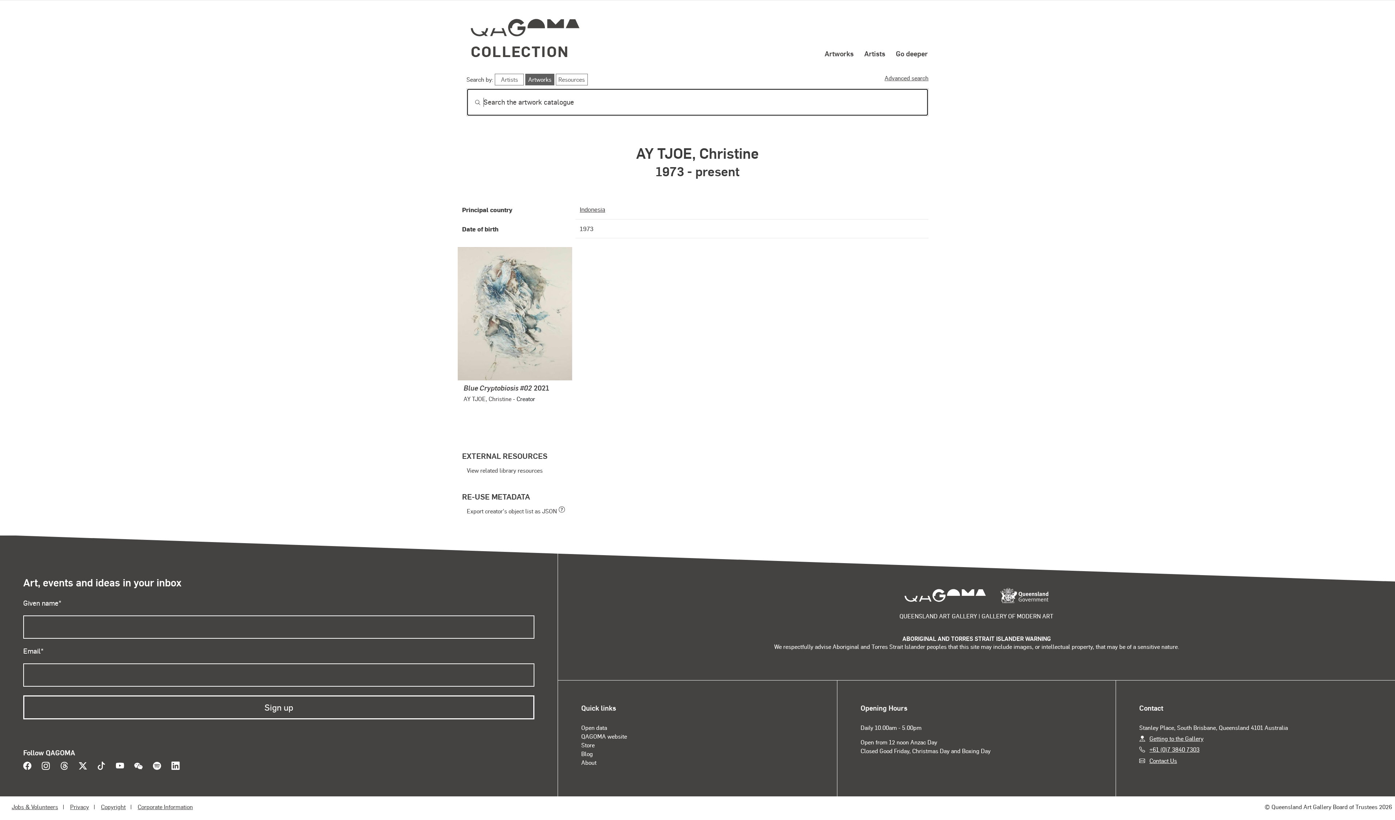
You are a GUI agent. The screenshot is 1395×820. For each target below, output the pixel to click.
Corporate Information (165, 807)
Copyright (113, 807)
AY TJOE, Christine (488, 399)
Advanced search (907, 78)
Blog (587, 754)
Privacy (79, 807)
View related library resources (505, 470)
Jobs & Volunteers (35, 807)
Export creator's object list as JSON (512, 511)
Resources (571, 79)
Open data (594, 727)
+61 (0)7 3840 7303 (1174, 749)
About (589, 762)
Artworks (839, 53)
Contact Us (1163, 760)
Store (588, 745)
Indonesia (592, 209)
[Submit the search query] (472, 102)
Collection (520, 51)
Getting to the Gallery (1176, 738)
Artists (874, 53)
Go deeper (912, 53)
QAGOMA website (604, 736)
